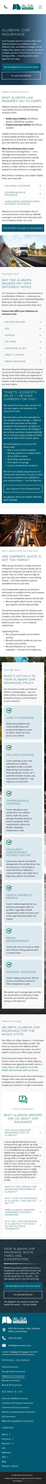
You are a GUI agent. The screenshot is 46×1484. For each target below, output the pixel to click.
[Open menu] (40, 7)
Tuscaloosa (32, 1070)
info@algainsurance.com (19, 1345)
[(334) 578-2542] (6, 8)
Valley (4, 1067)
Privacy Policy (28, 1481)
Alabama (6, 1061)
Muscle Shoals (15, 1070)
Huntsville (33, 1067)
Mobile (5, 1070)
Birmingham (22, 1067)
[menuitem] (23, 1367)
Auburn (11, 1067)
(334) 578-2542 (14, 1338)
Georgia (25, 1352)
